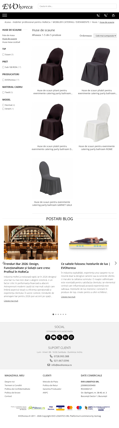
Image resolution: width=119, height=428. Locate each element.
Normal (8, 105)
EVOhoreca (10, 79)
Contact (8, 396)
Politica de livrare (12, 392)
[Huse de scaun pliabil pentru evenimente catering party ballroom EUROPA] (96, 66)
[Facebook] (48, 337)
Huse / (95, 22)
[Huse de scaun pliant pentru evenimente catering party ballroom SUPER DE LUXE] (52, 66)
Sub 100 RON (11, 67)
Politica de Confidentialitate (17, 388)
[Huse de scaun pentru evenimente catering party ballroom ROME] (96, 122)
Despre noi (10, 381)
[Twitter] (59, 337)
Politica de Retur (50, 385)
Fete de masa (8, 35)
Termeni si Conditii (13, 385)
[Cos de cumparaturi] (113, 15)
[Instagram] (71, 337)
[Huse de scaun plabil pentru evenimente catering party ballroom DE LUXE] (52, 122)
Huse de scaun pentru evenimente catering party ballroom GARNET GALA (52, 203)
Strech (8, 108)
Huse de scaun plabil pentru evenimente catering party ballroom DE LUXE (52, 148)
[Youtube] (53, 337)
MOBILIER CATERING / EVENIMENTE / (72, 22)
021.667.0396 (61, 360)
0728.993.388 (61, 356)
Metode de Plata (50, 381)
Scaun (8, 54)
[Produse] (5, 16)
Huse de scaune (9, 38)
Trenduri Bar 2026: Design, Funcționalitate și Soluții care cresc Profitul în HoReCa (27, 268)
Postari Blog (59, 218)
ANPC (45, 392)
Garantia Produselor (52, 388)
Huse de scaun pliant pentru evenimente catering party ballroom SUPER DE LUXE (52, 92)
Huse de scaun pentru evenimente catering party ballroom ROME (97, 148)
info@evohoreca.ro (61, 364)
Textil (7, 92)
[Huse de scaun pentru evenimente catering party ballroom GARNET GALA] (52, 178)
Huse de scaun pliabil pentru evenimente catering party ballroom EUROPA (96, 92)
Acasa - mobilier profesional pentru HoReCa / (28, 22)
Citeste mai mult (11, 300)
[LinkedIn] (65, 337)
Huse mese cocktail (11, 42)
